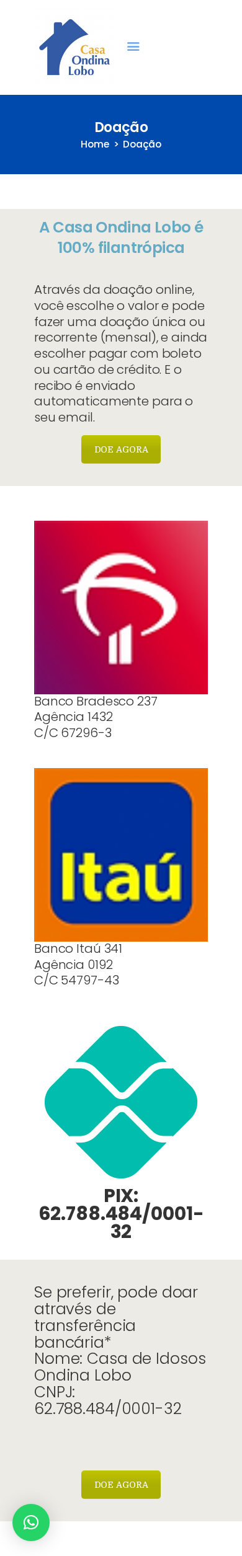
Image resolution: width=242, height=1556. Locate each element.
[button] (31, 1522)
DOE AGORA (121, 449)
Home (95, 144)
